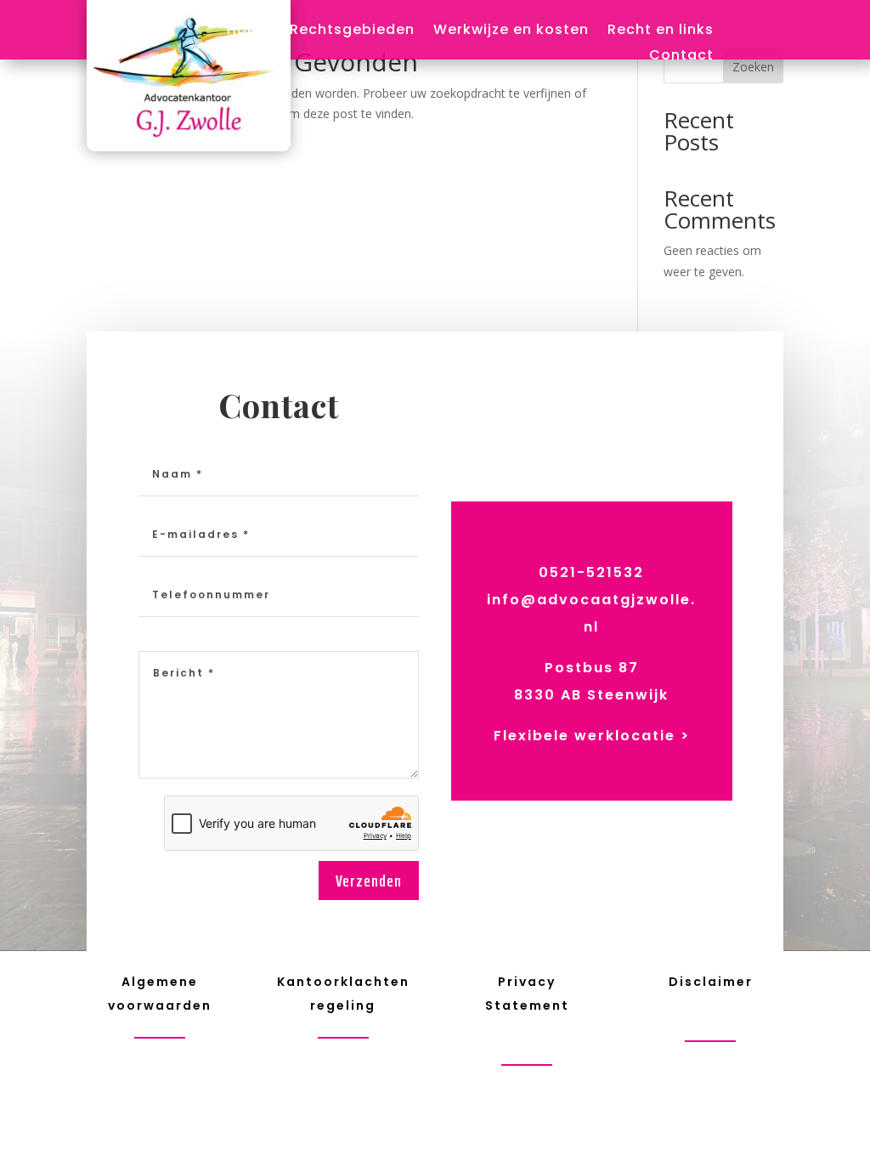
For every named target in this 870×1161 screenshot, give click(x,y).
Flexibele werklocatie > (592, 735)
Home (249, 31)
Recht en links (660, 31)
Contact (681, 57)
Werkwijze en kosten (511, 31)
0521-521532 (591, 572)
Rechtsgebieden (352, 31)
